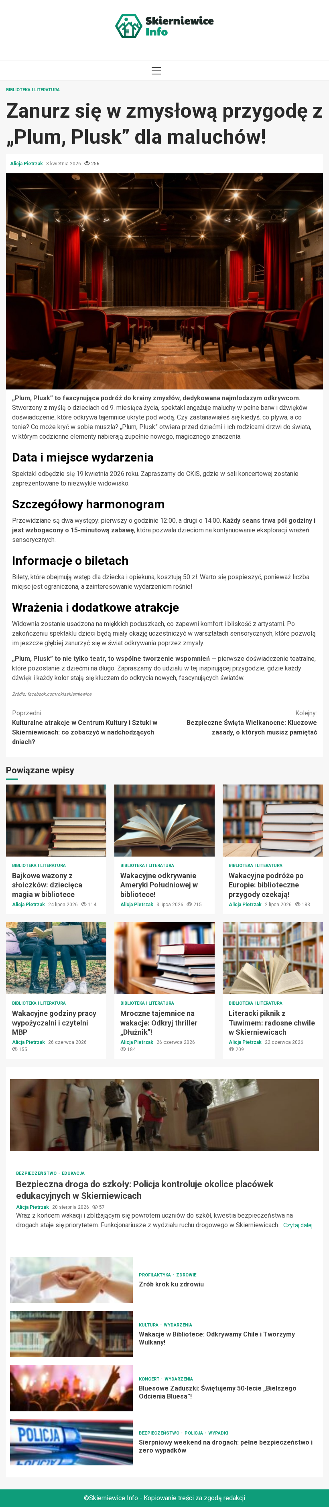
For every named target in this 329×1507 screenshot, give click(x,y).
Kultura (149, 1325)
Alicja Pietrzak (27, 164)
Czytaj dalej (298, 1225)
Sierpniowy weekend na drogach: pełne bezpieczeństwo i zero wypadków (71, 1442)
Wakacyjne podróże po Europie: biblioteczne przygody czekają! (273, 821)
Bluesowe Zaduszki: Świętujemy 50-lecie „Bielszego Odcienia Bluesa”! (71, 1388)
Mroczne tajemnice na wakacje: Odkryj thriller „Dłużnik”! (164, 958)
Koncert (149, 1379)
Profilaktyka (155, 1275)
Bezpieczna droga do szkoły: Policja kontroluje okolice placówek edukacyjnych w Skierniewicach (164, 1115)
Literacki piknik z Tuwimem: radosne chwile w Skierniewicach (273, 958)
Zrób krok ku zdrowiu (71, 1280)
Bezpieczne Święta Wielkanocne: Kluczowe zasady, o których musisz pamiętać (252, 722)
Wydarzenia (178, 1325)
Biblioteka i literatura (33, 90)
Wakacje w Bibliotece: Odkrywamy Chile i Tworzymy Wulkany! (71, 1334)
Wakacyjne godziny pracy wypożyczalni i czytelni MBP (56, 958)
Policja (194, 1433)
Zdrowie (186, 1275)
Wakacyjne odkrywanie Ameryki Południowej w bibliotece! (164, 821)
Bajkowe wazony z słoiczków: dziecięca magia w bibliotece (56, 821)
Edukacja (73, 1173)
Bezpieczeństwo (37, 1173)
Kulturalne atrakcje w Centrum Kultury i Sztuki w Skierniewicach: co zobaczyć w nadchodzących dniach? (84, 727)
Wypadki (218, 1433)
